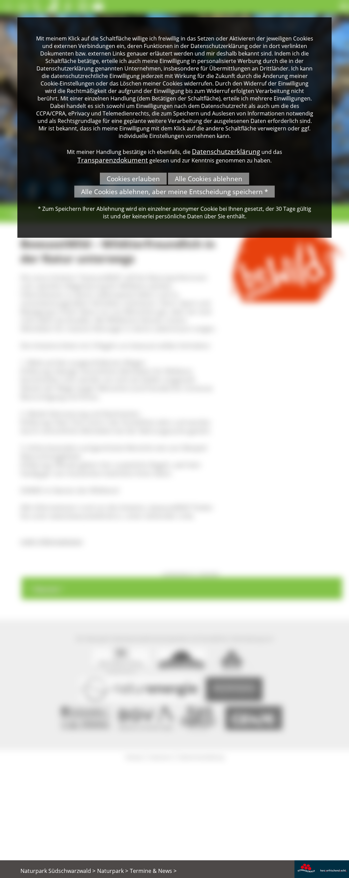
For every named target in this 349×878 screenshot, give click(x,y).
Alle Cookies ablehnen (208, 178)
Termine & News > (153, 871)
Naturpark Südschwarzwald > (57, 871)
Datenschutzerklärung (226, 151)
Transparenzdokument (112, 160)
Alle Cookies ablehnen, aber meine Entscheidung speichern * (174, 191)
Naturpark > (112, 871)
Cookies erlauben (133, 178)
